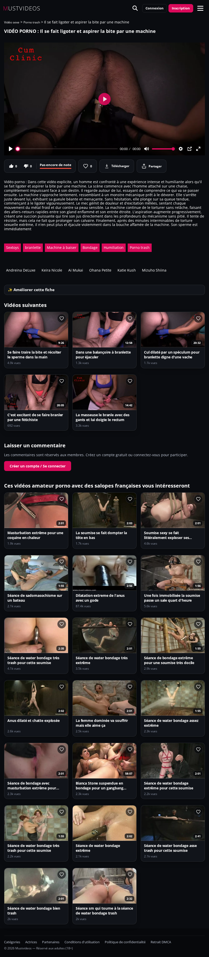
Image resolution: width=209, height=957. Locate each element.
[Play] (11, 149)
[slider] (67, 148)
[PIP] (190, 149)
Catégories (12, 942)
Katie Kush (126, 270)
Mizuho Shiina (154, 270)
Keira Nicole (52, 270)
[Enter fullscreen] (198, 149)
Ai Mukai (75, 270)
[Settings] (181, 149)
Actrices (31, 942)
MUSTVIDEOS (21, 8)
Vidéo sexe (11, 22)
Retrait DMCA (161, 942)
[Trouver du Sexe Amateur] (135, 8)
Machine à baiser (61, 247)
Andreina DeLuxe (20, 270)
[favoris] (61, 318)
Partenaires (50, 942)
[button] (200, 8)
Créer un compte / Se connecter (38, 466)
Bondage (90, 247)
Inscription (181, 8)
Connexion (155, 8)
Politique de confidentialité (125, 942)
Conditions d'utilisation (82, 942)
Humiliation (114, 247)
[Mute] (146, 149)
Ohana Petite (100, 270)
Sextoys (12, 247)
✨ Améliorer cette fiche (31, 289)
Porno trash (31, 22)
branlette (33, 247)
